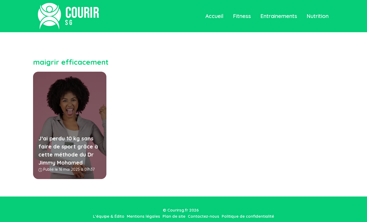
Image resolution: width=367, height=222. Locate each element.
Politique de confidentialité (248, 216)
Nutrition (318, 16)
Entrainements (278, 16)
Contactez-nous (203, 216)
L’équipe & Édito (108, 216)
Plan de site (174, 216)
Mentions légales (143, 216)
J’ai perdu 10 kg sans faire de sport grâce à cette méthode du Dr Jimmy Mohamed (68, 150)
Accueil (214, 16)
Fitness (242, 16)
